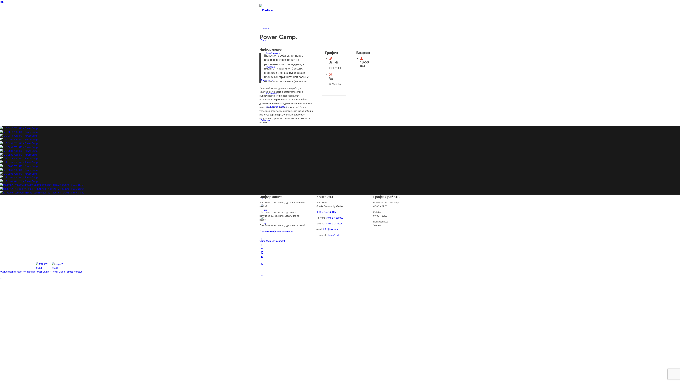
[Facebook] (261, 244)
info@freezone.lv (332, 229)
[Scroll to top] (0, 278)
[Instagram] (262, 256)
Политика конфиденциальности (276, 231)
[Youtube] (262, 263)
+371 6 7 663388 (334, 217)
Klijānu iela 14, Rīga (326, 212)
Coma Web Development (272, 240)
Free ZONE (334, 235)
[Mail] (262, 248)
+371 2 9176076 (334, 223)
